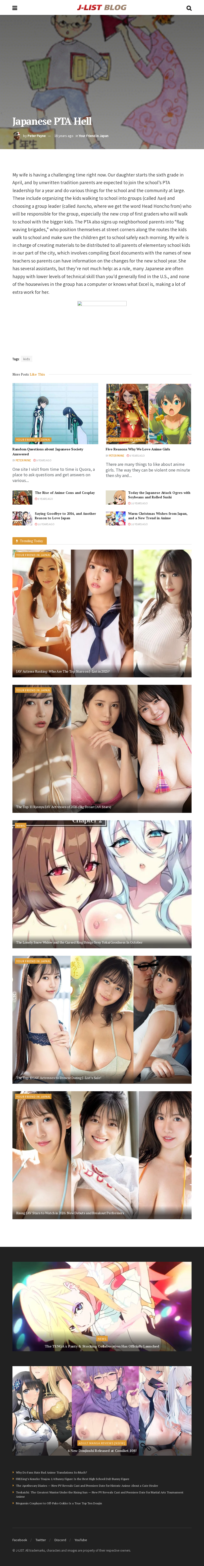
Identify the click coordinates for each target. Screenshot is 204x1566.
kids (26, 359)
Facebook (19, 1539)
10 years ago (139, 503)
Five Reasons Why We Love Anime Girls (138, 449)
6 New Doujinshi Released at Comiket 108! (102, 1450)
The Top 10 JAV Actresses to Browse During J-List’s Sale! (58, 1077)
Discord (60, 1539)
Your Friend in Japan (93, 135)
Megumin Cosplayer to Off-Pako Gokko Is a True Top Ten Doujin (59, 1503)
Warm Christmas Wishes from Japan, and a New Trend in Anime (158, 515)
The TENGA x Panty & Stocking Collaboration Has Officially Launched (102, 1346)
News (20, 825)
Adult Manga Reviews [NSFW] (102, 1443)
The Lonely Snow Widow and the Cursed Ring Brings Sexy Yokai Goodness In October (79, 942)
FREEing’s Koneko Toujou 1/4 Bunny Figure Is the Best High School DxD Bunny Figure (72, 1479)
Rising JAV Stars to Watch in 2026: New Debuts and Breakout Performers (70, 1213)
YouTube (81, 1539)
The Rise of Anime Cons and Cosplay (65, 492)
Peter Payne (37, 135)
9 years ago (43, 460)
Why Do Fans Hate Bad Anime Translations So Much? (51, 1472)
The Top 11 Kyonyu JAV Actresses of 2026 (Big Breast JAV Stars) (63, 806)
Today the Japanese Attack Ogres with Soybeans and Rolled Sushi (159, 494)
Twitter (41, 1539)
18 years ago (63, 135)
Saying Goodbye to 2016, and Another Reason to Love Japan (65, 515)
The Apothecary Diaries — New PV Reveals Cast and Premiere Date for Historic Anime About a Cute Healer (87, 1485)
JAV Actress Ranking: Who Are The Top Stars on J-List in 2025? (63, 671)
